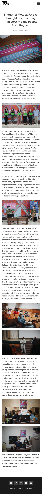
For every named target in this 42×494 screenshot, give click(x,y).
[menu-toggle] (38, 3)
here (32, 395)
